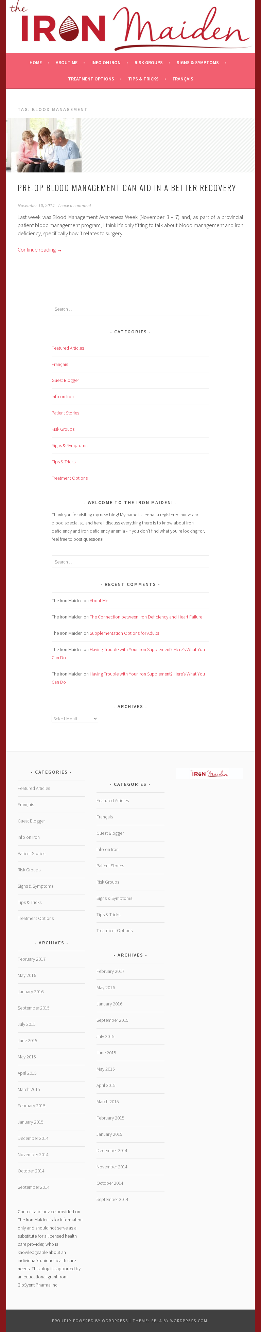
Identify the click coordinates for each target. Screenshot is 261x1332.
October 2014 (31, 1171)
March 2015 (29, 1089)
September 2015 (34, 1008)
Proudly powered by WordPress (90, 1320)
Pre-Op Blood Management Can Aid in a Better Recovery (127, 187)
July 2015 (27, 1024)
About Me (66, 62)
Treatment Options (91, 79)
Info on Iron (106, 62)
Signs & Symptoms (198, 62)
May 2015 (27, 1057)
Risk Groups (149, 62)
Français (183, 79)
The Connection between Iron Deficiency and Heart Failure (146, 617)
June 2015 (27, 1040)
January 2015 (31, 1122)
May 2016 (27, 975)
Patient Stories (65, 413)
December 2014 (33, 1138)
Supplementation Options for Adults (124, 633)
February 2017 (32, 959)
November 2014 (33, 1154)
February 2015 (32, 1106)
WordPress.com (189, 1320)
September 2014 (34, 1187)
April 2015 (27, 1073)
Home (36, 62)
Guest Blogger (65, 380)
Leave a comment (74, 205)
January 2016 (31, 991)
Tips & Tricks (143, 79)
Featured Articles (68, 348)
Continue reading (40, 249)
